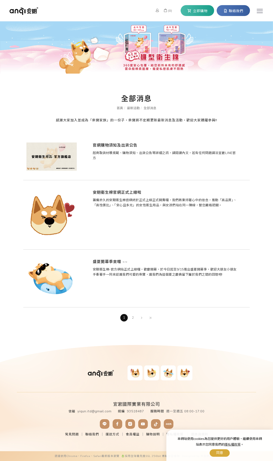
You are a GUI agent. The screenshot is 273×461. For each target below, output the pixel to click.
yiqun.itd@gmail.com (94, 411)
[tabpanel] (136, 47)
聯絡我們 (92, 434)
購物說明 (153, 434)
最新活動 (133, 108)
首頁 (120, 108)
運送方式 (112, 434)
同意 (219, 453)
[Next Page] (141, 317)
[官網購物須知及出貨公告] (51, 156)
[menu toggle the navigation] (258, 11)
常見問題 (72, 434)
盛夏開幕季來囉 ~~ (110, 261)
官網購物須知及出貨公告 (115, 145)
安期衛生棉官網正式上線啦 (117, 192)
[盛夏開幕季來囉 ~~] (51, 278)
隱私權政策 (233, 444)
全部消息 (150, 108)
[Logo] (24, 10)
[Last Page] (150, 317)
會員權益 (132, 434)
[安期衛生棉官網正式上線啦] (51, 214)
